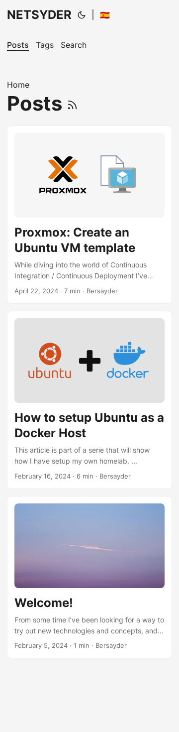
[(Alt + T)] (82, 15)
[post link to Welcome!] (89, 577)
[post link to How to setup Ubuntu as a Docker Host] (89, 399)
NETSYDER (39, 14)
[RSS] (72, 103)
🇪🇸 (105, 15)
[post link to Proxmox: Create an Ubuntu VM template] (89, 214)
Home (18, 85)
